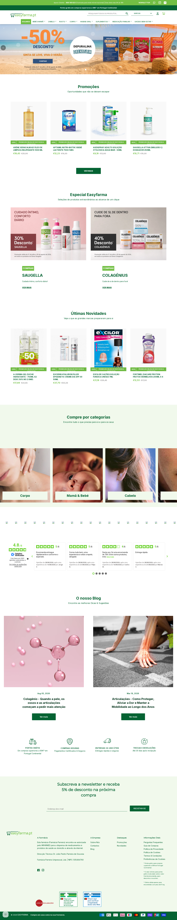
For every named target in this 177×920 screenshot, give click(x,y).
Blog (92, 849)
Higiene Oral (85, 22)
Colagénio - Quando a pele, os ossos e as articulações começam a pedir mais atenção (43, 703)
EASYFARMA (23, 915)
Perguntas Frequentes (153, 842)
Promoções (122, 842)
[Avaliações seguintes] (167, 556)
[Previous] (3, 47)
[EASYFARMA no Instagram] (43, 870)
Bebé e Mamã (38, 22)
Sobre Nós (95, 842)
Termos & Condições (153, 856)
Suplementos (102, 22)
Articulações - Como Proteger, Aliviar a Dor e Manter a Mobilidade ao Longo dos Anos (133, 703)
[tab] (83, 69)
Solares (26, 22)
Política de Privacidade (153, 849)
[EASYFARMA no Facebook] (38, 870)
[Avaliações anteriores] (32, 556)
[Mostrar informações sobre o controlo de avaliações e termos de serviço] (28, 559)
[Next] (173, 47)
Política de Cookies (152, 852)
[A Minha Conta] (158, 13)
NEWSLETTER (144, 3)
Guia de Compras (151, 846)
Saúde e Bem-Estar (143, 22)
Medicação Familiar (121, 22)
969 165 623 (70, 3)
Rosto (62, 22)
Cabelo (51, 22)
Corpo (73, 22)
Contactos (94, 846)
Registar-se (139, 808)
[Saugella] (48, 233)
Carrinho (163, 13)
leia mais (110, 557)
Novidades (121, 846)
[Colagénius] (128, 233)
